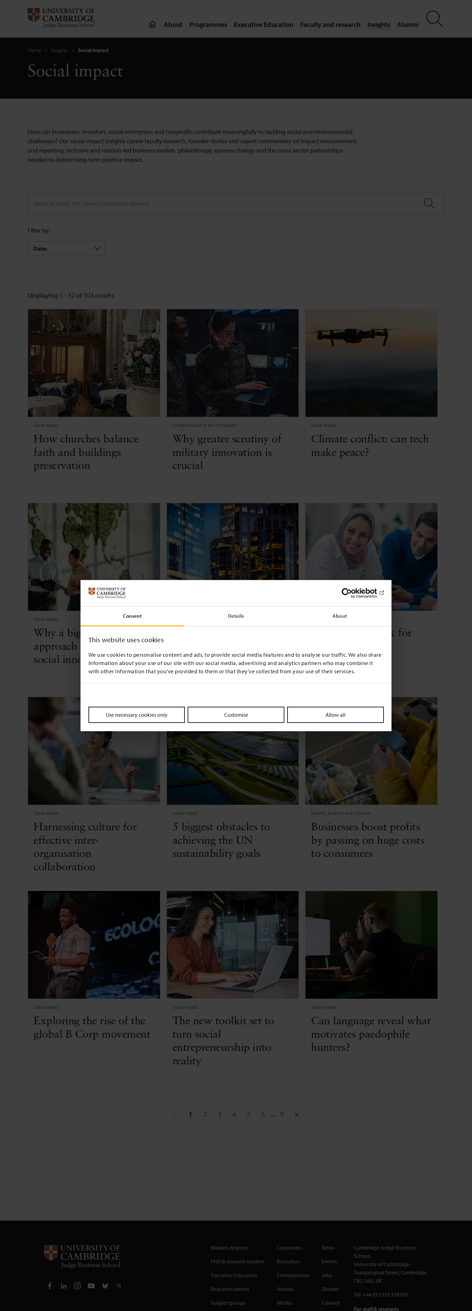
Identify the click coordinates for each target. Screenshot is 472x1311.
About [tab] (339, 616)
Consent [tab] (132, 616)
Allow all (335, 714)
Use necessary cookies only (137, 714)
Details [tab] (236, 616)
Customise (236, 714)
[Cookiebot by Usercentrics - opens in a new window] (353, 593)
